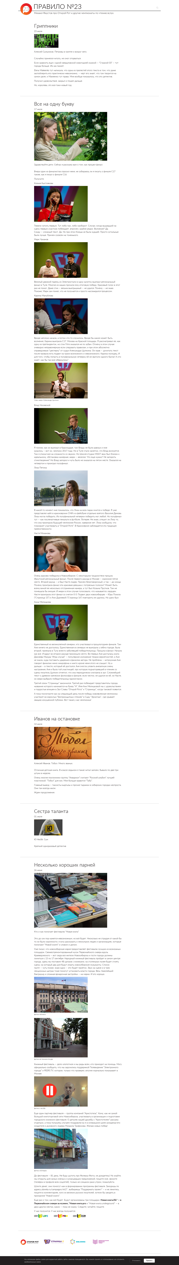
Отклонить (136, 1260)
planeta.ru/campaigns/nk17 (54, 1189)
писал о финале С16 (57, 174)
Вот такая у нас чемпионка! (77, 699)
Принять (149, 1260)
